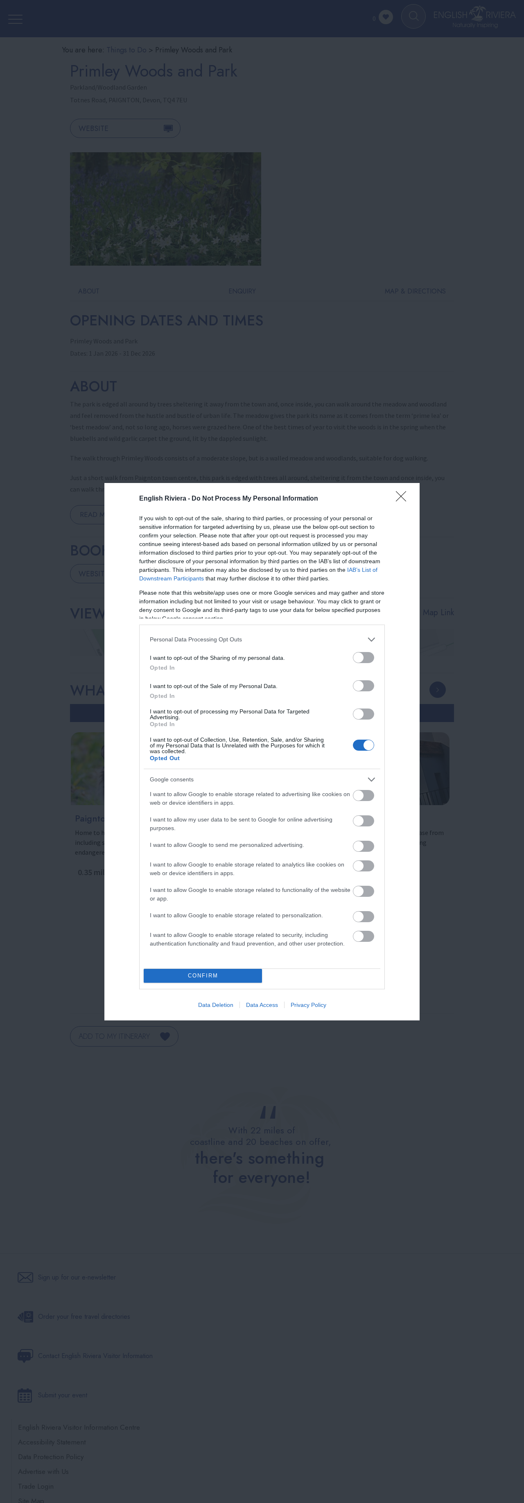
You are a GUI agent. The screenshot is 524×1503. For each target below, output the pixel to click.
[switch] (363, 657)
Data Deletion (215, 1005)
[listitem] (262, 639)
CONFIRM (203, 976)
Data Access (262, 1005)
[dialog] (262, 751)
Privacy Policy (308, 1005)
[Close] (403, 499)
